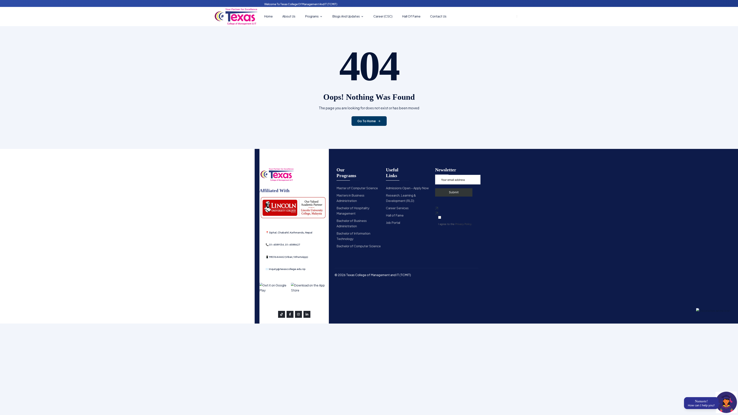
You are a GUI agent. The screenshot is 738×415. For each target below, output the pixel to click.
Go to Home (366, 121)
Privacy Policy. (463, 224)
